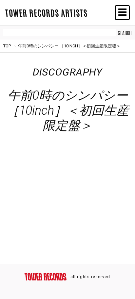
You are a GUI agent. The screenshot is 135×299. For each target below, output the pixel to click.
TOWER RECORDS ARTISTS (46, 12)
